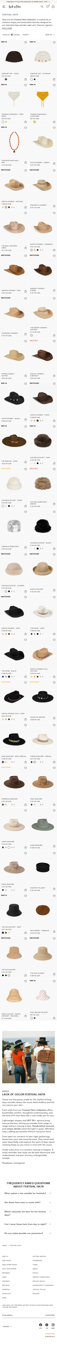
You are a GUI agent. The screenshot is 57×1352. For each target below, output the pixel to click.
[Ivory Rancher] (9, 762)
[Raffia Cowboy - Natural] (14, 189)
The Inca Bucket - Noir (11, 927)
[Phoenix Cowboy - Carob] (43, 274)
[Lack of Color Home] (15, 6)
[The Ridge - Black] (37, 634)
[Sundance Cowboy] (14, 317)
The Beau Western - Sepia (10, 247)
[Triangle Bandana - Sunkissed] (6, 122)
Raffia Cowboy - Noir (11, 628)
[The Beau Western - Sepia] (14, 231)
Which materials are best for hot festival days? (25, 1213)
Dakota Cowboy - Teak (11, 290)
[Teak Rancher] (43, 786)
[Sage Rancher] (43, 829)
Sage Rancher (36, 845)
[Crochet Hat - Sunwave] (3, 79)
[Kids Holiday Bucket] (43, 999)
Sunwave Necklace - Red (10, 161)
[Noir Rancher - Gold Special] (14, 743)
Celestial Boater (37, 717)
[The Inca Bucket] (9, 932)
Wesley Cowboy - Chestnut (37, 375)
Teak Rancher (36, 799)
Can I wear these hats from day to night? (25, 1224)
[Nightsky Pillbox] (43, 872)
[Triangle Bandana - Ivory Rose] (14, 103)
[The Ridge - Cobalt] (31, 634)
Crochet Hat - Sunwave (40, 73)
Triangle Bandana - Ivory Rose (13, 115)
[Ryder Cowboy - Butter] (14, 359)
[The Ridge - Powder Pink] (34, 634)
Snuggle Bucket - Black (40, 543)
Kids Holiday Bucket (39, 1012)
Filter (25, 35)
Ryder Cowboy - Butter (8, 375)
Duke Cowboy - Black (11, 418)
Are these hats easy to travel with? (22, 1202)
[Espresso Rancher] (14, 786)
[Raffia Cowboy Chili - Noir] (14, 701)
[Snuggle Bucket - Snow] (31, 463)
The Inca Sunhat (37, 973)
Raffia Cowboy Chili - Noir (13, 713)
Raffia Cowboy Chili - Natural (39, 670)
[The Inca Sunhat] (43, 957)
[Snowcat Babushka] (14, 530)
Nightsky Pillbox (37, 888)
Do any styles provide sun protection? (23, 1233)
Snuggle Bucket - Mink (40, 457)
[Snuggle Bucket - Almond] (34, 463)
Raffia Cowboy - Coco (39, 415)
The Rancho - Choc (10, 461)
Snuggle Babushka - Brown (39, 503)
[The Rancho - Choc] (14, 445)
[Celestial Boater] (43, 701)
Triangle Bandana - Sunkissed (38, 115)
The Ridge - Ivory (37, 628)
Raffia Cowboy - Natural (12, 201)
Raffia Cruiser (36, 589)
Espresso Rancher (10, 799)
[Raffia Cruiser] (43, 573)
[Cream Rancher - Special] (6, 762)
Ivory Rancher (8, 841)
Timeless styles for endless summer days (24, 1)
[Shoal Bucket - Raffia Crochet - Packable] (14, 999)
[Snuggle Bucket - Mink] (43, 445)
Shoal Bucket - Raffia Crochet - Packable (11, 1015)
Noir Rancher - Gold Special (14, 756)
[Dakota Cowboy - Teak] (14, 274)
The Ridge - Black (9, 671)
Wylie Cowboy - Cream (39, 162)
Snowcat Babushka (10, 546)
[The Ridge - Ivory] (43, 616)
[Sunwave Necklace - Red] (14, 146)
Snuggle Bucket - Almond (13, 585)
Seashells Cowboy (38, 205)
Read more (7, 28)
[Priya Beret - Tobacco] (43, 914)
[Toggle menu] (4, 6)
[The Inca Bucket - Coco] (6, 932)
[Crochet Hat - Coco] (14, 61)
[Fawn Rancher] (14, 872)
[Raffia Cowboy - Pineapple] (3, 207)
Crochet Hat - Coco (10, 73)
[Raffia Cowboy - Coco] (9, 207)
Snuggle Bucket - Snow (12, 500)
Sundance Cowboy (10, 333)
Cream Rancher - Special (41, 756)
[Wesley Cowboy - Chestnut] (43, 359)
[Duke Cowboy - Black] (14, 402)
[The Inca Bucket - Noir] (14, 914)
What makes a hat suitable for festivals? (25, 1193)
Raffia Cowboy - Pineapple (41, 244)
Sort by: (49, 35)
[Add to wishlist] (25, 42)
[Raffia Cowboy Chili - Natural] (43, 658)
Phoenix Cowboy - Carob (37, 289)
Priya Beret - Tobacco (39, 930)
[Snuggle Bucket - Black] (37, 463)
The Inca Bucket (9, 969)
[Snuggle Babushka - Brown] (43, 487)
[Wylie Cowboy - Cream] (43, 146)
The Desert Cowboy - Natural (39, 328)
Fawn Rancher (8, 884)
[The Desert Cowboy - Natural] (43, 317)
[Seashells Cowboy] (43, 189)
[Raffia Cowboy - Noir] (14, 616)
